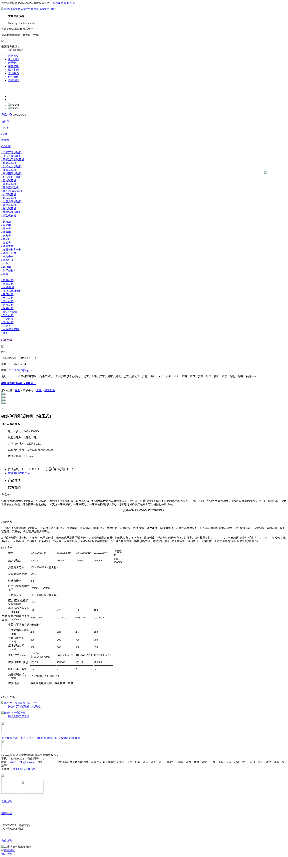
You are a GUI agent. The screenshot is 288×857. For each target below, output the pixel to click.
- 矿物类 (6, 325)
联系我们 (13, 80)
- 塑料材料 (7, 280)
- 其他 (4, 274)
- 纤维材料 (7, 322)
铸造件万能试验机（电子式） (25, 706)
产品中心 (13, 62)
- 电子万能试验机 (11, 152)
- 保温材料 (7, 308)
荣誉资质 (13, 66)
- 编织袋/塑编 (9, 311)
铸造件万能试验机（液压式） (18, 383)
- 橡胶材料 (7, 283)
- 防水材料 (7, 304)
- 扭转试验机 (8, 198)
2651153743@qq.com (21, 370)
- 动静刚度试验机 (11, 173)
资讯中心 (13, 73)
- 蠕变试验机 (8, 205)
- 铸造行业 (7, 260)
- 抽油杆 (6, 239)
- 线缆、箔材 (8, 253)
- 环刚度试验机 (10, 187)
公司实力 (29, 737)
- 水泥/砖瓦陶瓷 (10, 329)
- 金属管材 (7, 246)
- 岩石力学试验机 (11, 201)
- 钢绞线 (6, 221)
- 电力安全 (7, 256)
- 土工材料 (7, 297)
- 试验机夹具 (8, 215)
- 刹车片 (6, 263)
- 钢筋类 (6, 225)
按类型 (5, 121)
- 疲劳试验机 (8, 170)
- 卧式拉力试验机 (11, 166)
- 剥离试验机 (8, 194)
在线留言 (24, 473)
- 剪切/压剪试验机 (11, 191)
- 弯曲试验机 (8, 184)
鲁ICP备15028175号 (24, 769)
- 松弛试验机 (8, 208)
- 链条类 (6, 235)
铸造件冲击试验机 (18, 716)
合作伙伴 (13, 76)
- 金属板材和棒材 (11, 249)
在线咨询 (13, 473)
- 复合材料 (7, 315)
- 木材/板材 (7, 287)
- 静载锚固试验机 (11, 212)
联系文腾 (6, 339)
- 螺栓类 (6, 228)
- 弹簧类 (6, 242)
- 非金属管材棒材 (11, 290)
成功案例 (13, 69)
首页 (17, 390)
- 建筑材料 (7, 294)
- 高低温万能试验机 (12, 159)
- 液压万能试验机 (11, 156)
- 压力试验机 (8, 180)
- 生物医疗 (7, 318)
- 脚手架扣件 (8, 270)
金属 (39, 390)
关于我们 (13, 59)
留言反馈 (58, 3)
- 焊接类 (6, 267)
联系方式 (69, 3)
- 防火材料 (7, 301)
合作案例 (40, 737)
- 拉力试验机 (8, 163)
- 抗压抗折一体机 (11, 177)
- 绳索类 (6, 232)
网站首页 (13, 55)
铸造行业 (49, 390)
